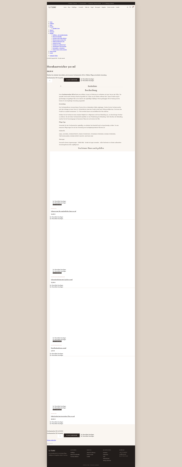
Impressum (105, 452)
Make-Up (87, 7)
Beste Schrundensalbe (57, 36)
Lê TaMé (52, 7)
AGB (104, 456)
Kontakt (117, 7)
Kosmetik (81, 7)
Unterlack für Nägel (57, 43)
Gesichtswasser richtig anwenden (59, 46)
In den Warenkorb (71, 79)
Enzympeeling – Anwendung (59, 48)
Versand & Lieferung (91, 452)
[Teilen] (50, 443)
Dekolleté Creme (56, 28)
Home (65, 7)
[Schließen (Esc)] (52, 443)
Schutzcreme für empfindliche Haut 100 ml (63, 211)
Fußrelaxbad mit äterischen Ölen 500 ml (63, 416)
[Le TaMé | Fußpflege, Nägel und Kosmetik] (51, 19)
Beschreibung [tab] (92, 86)
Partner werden (110, 7)
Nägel (92, 7)
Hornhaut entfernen (74, 456)
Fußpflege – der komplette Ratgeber (60, 35)
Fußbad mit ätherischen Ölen (58, 41)
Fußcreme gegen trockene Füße (59, 40)
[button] (87, 79)
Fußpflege (74, 7)
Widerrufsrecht (106, 458)
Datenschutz (105, 454)
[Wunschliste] (130, 7)
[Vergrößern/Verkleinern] (47, 443)
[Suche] (127, 7)
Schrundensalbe (61, 276)
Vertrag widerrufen (51, 440)
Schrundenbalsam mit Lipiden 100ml (62, 279)
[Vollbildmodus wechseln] (49, 443)
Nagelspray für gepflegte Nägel (59, 45)
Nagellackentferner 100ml (58, 348)
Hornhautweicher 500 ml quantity (55, 78)
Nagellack (59, 345)
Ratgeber (104, 7)
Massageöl (97, 7)
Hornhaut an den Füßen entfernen (59, 38)
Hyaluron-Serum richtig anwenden (60, 49)
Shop (69, 7)
